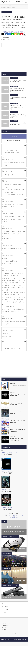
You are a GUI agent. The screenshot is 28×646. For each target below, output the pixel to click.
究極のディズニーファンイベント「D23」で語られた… (17, 439)
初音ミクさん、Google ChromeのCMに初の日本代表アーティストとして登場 (18, 107)
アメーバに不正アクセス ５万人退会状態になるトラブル (18, 81)
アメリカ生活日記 (7, 553)
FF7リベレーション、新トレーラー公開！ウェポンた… (18, 412)
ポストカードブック (6, 489)
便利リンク (4, 615)
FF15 (4, 521)
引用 (25, 145)
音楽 (14, 515)
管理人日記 (4, 612)
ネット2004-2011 (6, 12)
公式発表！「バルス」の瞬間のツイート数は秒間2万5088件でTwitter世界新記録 (18, 116)
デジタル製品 (11, 517)
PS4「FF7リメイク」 (7, 471)
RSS (15, 633)
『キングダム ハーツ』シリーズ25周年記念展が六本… (18, 403)
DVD (17, 515)
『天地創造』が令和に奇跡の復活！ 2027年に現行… (18, 421)
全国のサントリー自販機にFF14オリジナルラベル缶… (18, 430)
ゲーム (21, 515)
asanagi (7, 37)
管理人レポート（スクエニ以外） (10, 536)
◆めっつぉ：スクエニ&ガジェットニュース (12, 2)
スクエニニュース (5, 609)
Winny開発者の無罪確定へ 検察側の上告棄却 (18, 98)
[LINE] (12, 34)
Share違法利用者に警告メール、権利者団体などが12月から (18, 123)
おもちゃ (18, 517)
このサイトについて (6, 606)
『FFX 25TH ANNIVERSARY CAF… (18, 385)
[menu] (26, 2)
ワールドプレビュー (6, 507)
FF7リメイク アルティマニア (9, 453)
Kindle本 (9, 515)
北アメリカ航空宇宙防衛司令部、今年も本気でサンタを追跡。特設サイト (18, 90)
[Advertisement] (14, 58)
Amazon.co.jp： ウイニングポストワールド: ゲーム (15, 32)
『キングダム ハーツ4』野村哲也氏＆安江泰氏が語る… (18, 395)
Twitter (13, 633)
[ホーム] (14, 603)
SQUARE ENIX (6, 568)
